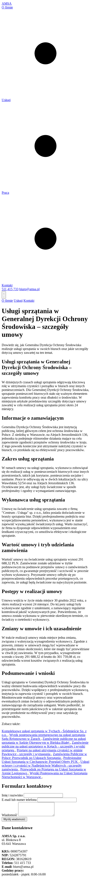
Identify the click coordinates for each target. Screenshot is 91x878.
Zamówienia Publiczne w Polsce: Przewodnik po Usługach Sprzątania (44, 756)
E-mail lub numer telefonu (19, 800)
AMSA (7, 3)
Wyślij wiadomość (14, 819)
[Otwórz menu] (4, 295)
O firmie (7, 7)
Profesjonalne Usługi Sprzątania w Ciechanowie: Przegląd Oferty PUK (41, 759)
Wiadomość (9, 815)
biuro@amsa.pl (29, 289)
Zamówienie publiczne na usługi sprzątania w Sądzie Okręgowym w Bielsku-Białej (44, 740)
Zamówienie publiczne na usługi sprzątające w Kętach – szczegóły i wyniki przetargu (45, 746)
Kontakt (7, 285)
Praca (5, 192)
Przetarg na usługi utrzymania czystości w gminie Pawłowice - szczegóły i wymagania (42, 752)
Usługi (6, 100)
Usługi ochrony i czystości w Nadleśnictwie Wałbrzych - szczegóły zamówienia (45, 765)
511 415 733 (10, 289)
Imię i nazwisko (12, 795)
